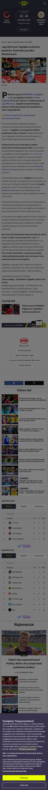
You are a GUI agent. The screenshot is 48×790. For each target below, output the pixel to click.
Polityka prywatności (27, 749)
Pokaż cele (24, 785)
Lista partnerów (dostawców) (14, 771)
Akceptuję (24, 778)
